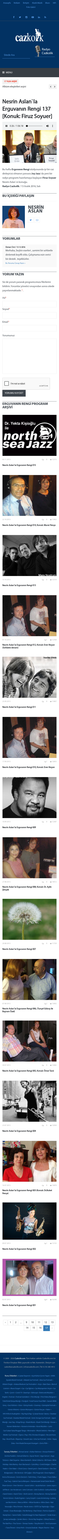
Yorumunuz (8, 335)
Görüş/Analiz (28, 1405)
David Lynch (32, 1469)
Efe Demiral (19, 1473)
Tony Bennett (39, 1524)
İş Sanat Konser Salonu (41, 1414)
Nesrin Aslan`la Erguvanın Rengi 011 (19, 707)
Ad (4, 298)
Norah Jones (28, 1507)
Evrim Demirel (22, 1477)
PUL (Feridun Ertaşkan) (37, 1435)
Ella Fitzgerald (38, 1473)
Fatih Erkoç (32, 1477)
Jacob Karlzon (40, 1486)
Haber (48, 1410)
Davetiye (26, 1393)
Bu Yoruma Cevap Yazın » (15, 263)
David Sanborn (43, 1469)
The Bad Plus (7, 1524)
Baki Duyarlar (14, 1460)
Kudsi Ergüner (20, 1498)
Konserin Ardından (28, 1426)
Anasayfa (7, 3)
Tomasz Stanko (28, 1524)
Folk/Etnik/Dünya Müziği (11, 1401)
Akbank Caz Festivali (31, 1380)
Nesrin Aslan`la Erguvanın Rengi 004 (19, 1131)
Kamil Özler (18, 1494)
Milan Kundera (34, 1502)
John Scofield (39, 1490)
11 (39, 1322)
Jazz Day (12, 1422)
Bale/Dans (46, 1384)
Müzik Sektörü (42, 1431)
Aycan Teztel (34, 1456)
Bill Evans (48, 1460)
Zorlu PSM (43, 1443)
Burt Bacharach (24, 1464)
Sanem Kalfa (16, 1515)
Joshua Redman (50, 1490)
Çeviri (12, 1393)
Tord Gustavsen (50, 1524)
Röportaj (19, 1439)
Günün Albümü (13, 1410)
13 (52, 1322)
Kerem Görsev (8, 1498)
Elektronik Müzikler (46, 1393)
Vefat (49, 1439)
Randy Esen (7, 1515)
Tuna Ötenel (10, 1528)
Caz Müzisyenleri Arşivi (43, 1389)
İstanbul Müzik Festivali (22, 1418)
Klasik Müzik (37, 3)
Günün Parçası (39, 1410)
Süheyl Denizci (49, 1519)
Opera (21, 1435)
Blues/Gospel (15, 1389)
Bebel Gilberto (38, 1460)
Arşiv (40, 1384)
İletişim (26, 3)
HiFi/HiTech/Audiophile (11, 1414)
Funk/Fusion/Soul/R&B (37, 1401)
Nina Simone (18, 1507)
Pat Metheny (27, 1511)
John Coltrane (28, 1490)
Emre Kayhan (49, 1473)
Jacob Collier (29, 1486)
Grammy (37, 1405)
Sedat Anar (51, 1515)
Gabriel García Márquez (20, 1481)
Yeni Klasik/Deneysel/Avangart (27, 1443)
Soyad (6, 309)
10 (32, 1322)
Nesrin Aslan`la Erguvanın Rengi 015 (19, 465)
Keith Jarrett (28, 1494)
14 (27, 1328)
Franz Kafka (52, 1477)
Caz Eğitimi (30, 1389)
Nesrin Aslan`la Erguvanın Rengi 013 (19, 585)
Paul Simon (38, 1511)
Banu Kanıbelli (26, 1460)
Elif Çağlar (28, 1473)
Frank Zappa (42, 1477)
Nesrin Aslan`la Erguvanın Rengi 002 (19, 1249)
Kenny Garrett (50, 1494)
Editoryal (34, 1393)
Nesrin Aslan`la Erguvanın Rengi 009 (19, 827)
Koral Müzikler (42, 1426)
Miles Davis (45, 1502)
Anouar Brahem (48, 1452)
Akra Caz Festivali (46, 1380)
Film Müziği (35, 1397)
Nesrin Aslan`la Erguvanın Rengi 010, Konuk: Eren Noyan (28, 767)
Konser (53, 1422)
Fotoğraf (25, 1401)
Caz (23, 1389)
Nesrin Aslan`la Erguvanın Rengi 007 (19, 949)
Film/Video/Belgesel (48, 1397)
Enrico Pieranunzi (8, 1477)
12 (45, 1322)
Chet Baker (13, 1469)
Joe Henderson (15, 1490)
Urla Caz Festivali (40, 1439)
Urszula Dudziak (31, 1528)
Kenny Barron (39, 1494)
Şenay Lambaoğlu (9, 1519)
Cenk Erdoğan (45, 1464)
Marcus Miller (23, 1502)
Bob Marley (14, 1464)
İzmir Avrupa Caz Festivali (41, 1418)
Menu (8, 72)
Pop (26, 1435)
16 (40, 1328)
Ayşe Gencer (45, 1456)
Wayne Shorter (44, 1528)
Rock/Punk (10, 1439)
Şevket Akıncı (22, 1519)
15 (33, 1328)
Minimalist (31, 1431)
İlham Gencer (7, 1486)
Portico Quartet (49, 1511)
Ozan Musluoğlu (16, 1511)
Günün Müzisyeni (26, 1410)
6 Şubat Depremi (24, 1376)
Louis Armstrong (43, 1498)
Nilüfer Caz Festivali (10, 1435)
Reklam (17, 3)
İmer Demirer (18, 1486)
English (5, 1397)
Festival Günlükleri (22, 1397)
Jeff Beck (6, 1490)
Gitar (20, 1405)
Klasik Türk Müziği (42, 1422)
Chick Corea (22, 1469)
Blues (47, 3)
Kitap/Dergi (20, 1422)
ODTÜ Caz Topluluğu (41, 1507)
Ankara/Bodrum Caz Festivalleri (25, 1384)
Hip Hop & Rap (26, 1414)
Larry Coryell (31, 1498)
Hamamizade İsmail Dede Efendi (42, 1481)
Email (5, 322)
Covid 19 (19, 1393)
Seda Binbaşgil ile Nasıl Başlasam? (34, 1515)
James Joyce (51, 1486)
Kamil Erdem (7, 1494)
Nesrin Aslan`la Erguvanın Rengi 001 (19, 1305)
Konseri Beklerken (13, 1426)
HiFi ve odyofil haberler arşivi (17, 86)
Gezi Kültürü (12, 1405)
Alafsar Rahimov (35, 1452)
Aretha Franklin (10, 1456)
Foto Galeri (30, 7)
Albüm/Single (8, 1384)
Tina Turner (17, 1524)
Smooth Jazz (27, 1439)
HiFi (54, 3)
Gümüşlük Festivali (48, 1405)
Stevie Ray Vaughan (36, 1519)
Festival (11, 1397)
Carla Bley (35, 1464)
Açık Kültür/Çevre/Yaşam (41, 1376)
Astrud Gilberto (22, 1456)
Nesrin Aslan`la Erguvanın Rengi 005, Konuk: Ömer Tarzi (28, 1071)
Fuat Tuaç (7, 1481)
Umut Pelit (20, 1528)
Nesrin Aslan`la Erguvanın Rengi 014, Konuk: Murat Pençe (29, 525)
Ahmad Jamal (23, 1452)
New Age (51, 1431)
